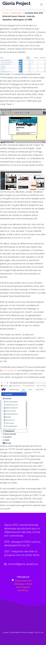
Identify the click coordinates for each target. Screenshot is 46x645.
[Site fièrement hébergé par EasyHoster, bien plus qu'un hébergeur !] (23, 585)
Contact (5, 632)
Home (5, 13)
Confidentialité (14, 632)
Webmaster (16, 13)
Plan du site (39, 632)
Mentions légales (27, 632)
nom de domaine (10, 370)
